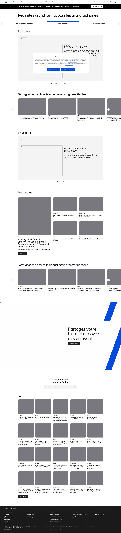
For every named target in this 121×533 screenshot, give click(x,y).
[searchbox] (101, 2)
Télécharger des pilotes (54, 514)
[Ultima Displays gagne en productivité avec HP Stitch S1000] (78, 478)
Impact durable (7, 519)
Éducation (20, 237)
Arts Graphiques (63, 24)
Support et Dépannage (54, 516)
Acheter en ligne (30, 514)
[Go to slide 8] (67, 83)
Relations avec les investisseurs (10, 517)
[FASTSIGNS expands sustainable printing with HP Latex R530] (60, 430)
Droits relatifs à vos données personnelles (49, 526)
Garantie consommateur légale (90, 526)
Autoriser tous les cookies (68, 69)
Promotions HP (30, 517)
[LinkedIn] (96, 514)
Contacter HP (7, 514)
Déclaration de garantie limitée (76, 526)
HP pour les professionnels (51, 1)
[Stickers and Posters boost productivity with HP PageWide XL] (60, 478)
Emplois (5, 516)
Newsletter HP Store (8, 522)
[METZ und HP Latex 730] (43, 406)
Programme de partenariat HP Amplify (80, 514)
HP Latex (20, 116)
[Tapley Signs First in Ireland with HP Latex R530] (91, 106)
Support (61, 1)
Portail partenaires (76, 516)
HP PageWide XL (56, 487)
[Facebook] (98, 514)
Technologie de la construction (25, 24)
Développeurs (75, 517)
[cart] (115, 2)
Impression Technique (98, 24)
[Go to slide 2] (53, 83)
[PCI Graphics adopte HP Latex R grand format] (95, 478)
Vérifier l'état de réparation (55, 521)
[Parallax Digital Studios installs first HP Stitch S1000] (62, 277)
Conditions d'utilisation (64, 526)
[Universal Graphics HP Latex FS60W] (32, 106)
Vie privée (27, 526)
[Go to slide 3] (56, 83)
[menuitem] (16, 2)
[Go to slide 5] (60, 83)
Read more (22, 253)
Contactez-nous (74, 343)
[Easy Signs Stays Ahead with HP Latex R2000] (43, 454)
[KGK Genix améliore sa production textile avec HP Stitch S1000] (32, 277)
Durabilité (55, 213)
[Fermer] (87, 55)
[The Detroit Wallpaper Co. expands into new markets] (95, 454)
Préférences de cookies (35, 526)
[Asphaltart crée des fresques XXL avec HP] (65, 228)
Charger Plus (23, 496)
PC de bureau (24, 1)
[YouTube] (103, 514)
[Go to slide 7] (65, 83)
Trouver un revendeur (31, 516)
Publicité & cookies (69, 65)
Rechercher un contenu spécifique (60, 380)
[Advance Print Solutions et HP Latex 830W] (26, 406)
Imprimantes (32, 1)
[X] (101, 514)
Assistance (52, 512)
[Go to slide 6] (62, 83)
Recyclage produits (13, 526)
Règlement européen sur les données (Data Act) (13, 527)
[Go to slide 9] (69, 83)
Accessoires (40, 1)
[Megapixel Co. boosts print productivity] (91, 228)
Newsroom (6, 521)
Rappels (5, 526)
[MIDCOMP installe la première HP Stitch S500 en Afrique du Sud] (91, 277)
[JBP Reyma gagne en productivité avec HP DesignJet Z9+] (91, 204)
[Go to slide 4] (58, 83)
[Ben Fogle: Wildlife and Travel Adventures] (26, 454)
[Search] (110, 2)
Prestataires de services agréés (56, 519)
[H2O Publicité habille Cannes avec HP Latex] (65, 204)
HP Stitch (20, 286)
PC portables (16, 1)
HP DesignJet (82, 213)
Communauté (52, 517)
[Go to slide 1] (51, 83)
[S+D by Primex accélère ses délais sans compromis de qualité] (43, 478)
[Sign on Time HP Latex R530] (62, 106)
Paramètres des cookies (53, 69)
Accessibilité (20, 526)
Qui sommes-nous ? (8, 512)
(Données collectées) (72, 62)
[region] (61, 63)
